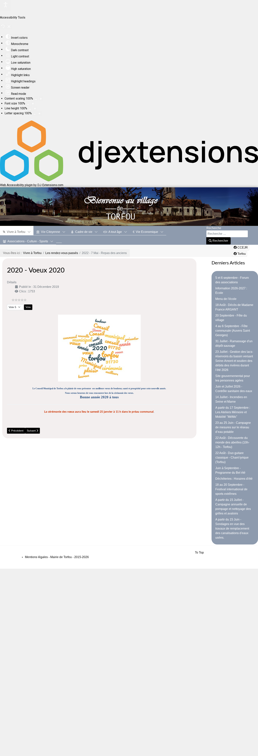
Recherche (213, 228)
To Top (199, 552)
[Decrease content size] (36, 98)
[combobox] (227, 233)
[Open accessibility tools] (5, 5)
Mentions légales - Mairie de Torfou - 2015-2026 (57, 557)
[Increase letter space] (39, 113)
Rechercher (220, 240)
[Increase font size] (33, 103)
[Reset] (3, 26)
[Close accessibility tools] (9, 27)
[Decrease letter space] (34, 113)
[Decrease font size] (28, 103)
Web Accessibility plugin (16, 185)
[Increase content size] (41, 98)
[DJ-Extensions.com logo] (129, 180)
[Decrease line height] (30, 108)
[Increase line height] (35, 108)
